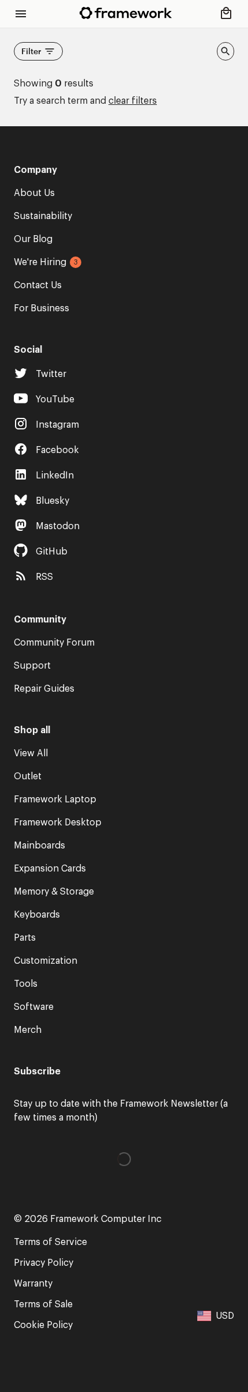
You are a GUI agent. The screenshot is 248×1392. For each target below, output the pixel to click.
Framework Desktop (58, 822)
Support (32, 665)
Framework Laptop (55, 799)
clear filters (132, 100)
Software (34, 1007)
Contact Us (38, 285)
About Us (34, 193)
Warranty (33, 1283)
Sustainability (43, 216)
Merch (28, 1030)
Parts (25, 937)
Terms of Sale (43, 1304)
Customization (45, 960)
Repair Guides (44, 688)
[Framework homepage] (126, 13)
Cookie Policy (43, 1325)
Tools (25, 984)
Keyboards (37, 914)
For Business (41, 308)
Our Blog (33, 239)
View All (31, 753)
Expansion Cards (50, 868)
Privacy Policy (43, 1262)
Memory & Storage (54, 891)
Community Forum (54, 642)
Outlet (28, 776)
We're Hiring (40, 262)
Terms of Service (50, 1242)
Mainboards (39, 845)
